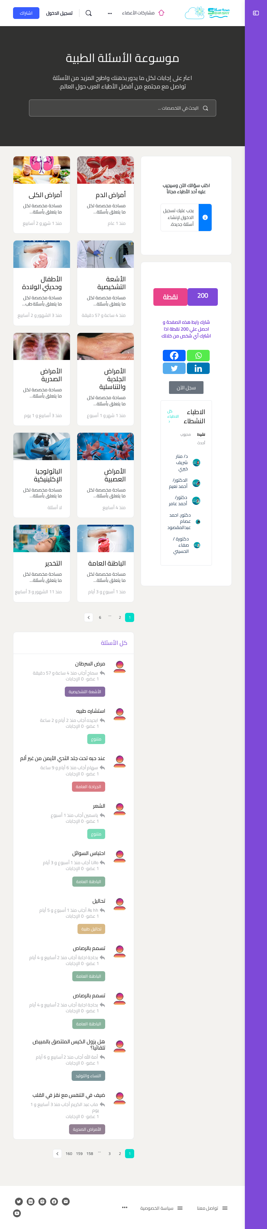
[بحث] (88, 13)
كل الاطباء (173, 413)
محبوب (185, 435)
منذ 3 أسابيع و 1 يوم (43, 415)
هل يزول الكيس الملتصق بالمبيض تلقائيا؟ (69, 1044)
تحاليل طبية (91, 929)
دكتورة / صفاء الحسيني (181, 545)
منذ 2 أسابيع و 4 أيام (48, 957)
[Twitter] (174, 368)
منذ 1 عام (117, 223)
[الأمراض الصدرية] (41, 346)
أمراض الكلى (45, 195)
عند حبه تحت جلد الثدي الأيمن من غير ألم (62, 758)
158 (89, 1153)
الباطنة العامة (107, 563)
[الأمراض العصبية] (105, 446)
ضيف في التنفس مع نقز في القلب (69, 1095)
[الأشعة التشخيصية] (105, 254)
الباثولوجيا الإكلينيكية (48, 475)
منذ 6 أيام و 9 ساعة (58, 767)
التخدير (53, 563)
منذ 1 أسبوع (62, 815)
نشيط (201, 435)
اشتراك (26, 13)
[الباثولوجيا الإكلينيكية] (41, 446)
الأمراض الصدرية (51, 375)
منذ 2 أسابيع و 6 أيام (55, 1057)
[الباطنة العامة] (105, 538)
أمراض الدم (111, 195)
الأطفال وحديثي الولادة (42, 283)
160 (68, 1153)
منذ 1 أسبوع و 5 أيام (58, 910)
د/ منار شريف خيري (182, 462)
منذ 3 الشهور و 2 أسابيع (40, 315)
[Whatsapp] (198, 355)
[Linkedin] (198, 368)
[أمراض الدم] (105, 170)
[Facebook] (174, 355)
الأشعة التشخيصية (111, 283)
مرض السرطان (90, 664)
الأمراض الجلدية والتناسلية (112, 379)
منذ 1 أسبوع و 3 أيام (107, 591)
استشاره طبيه (90, 711)
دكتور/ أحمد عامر (178, 500)
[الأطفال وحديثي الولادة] (41, 254)
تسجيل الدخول (59, 13)
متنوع (96, 739)
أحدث (201, 443)
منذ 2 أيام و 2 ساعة (58, 720)
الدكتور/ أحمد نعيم (178, 483)
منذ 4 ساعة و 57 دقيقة (104, 315)
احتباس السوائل (88, 853)
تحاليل (98, 901)
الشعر (99, 806)
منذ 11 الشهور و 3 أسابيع (38, 591)
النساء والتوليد (88, 1076)
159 (79, 1153)
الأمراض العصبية (115, 475)
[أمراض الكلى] (41, 170)
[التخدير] (41, 538)
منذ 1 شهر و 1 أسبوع (106, 415)
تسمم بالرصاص (89, 948)
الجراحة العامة (88, 786)
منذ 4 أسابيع (114, 507)
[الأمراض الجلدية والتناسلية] (105, 346)
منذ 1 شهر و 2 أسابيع (42, 223)
